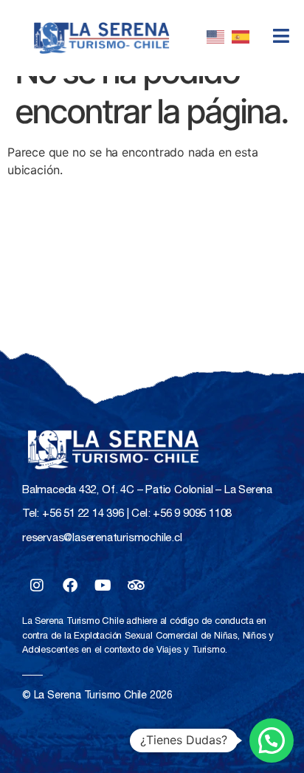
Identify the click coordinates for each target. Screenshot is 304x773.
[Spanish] (244, 38)
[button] (271, 740)
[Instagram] (37, 585)
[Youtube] (103, 585)
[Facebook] (70, 585)
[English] (219, 38)
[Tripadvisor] (136, 585)
